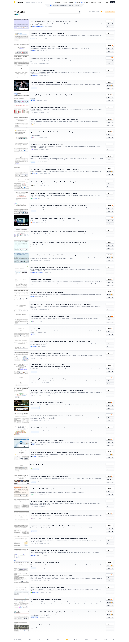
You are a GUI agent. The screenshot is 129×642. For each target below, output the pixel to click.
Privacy (38, 639)
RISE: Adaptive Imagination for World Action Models (45, 562)
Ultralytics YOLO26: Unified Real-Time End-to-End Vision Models (49, 550)
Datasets (65, 2)
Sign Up (113, 2)
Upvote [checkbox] (110, 20)
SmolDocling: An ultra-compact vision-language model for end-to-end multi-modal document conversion (60, 341)
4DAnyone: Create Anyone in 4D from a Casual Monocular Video (48, 82)
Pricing (99, 2)
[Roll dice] (80, 12)
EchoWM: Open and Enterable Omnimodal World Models (46, 402)
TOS (30, 639)
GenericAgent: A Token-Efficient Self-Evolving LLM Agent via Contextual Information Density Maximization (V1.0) (63, 612)
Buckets (79, 2)
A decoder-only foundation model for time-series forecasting (48, 379)
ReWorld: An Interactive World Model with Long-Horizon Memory (49, 476)
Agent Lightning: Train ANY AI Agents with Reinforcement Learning (49, 316)
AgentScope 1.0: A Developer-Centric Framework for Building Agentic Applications (54, 119)
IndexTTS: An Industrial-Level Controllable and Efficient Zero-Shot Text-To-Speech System (56, 415)
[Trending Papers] (101, 11)
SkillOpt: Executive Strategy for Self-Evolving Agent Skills (47, 587)
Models (58, 2)
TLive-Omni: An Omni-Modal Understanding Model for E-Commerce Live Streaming (54, 193)
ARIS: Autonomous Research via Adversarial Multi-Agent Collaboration (50, 267)
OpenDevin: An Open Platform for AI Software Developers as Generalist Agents (53, 132)
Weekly (93, 11)
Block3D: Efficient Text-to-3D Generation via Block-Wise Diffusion (49, 428)
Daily (90, 11)
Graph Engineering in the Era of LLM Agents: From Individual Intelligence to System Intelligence (58, 231)
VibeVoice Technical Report (38, 465)
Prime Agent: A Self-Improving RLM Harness (43, 70)
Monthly (97, 11)
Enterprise (93, 2)
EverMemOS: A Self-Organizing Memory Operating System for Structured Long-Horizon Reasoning (58, 538)
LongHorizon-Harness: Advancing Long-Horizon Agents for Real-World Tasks (52, 218)
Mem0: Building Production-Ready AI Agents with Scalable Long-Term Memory (53, 255)
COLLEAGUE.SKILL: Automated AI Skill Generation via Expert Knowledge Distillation (54, 169)
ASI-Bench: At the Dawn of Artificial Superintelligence (45, 599)
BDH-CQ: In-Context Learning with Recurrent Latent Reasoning (48, 46)
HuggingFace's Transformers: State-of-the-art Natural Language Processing (52, 526)
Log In (107, 2)
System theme (19, 639)
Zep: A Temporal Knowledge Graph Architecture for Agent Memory (49, 513)
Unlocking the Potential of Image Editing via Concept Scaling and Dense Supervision (54, 452)
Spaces (71, 2)
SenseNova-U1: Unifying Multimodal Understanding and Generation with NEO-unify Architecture (58, 205)
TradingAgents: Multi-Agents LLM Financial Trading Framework (48, 58)
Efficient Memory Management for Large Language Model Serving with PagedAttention (55, 182)
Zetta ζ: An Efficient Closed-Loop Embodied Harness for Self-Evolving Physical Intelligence (56, 390)
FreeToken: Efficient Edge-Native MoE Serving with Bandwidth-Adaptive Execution (54, 21)
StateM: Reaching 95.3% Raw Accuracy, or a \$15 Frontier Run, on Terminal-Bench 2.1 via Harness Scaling (60, 304)
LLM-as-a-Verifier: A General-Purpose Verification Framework (48, 107)
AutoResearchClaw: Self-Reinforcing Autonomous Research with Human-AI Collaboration (56, 489)
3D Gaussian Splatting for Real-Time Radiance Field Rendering (48, 625)
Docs (87, 2)
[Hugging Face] (67, 640)
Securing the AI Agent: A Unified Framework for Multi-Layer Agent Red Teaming (53, 95)
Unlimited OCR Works (36, 329)
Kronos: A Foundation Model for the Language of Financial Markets (49, 353)
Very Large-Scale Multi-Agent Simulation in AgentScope (46, 144)
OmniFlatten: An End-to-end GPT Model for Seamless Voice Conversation (51, 501)
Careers (57, 639)
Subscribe (77, 5)
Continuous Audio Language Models (40, 279)
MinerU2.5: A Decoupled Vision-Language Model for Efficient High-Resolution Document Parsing (58, 242)
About (48, 639)
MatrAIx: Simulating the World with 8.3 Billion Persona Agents (48, 440)
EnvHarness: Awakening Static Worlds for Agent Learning (46, 292)
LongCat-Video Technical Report (39, 156)
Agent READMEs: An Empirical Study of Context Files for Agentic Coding (51, 575)
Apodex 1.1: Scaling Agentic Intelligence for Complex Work (47, 33)
